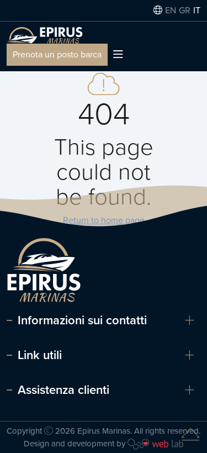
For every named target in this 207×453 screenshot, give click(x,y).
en (170, 10)
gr (184, 10)
